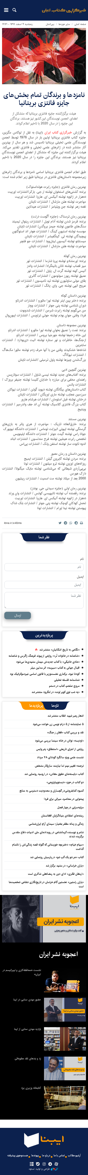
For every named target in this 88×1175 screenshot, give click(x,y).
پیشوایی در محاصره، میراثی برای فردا (64, 799)
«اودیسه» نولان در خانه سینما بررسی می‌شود (59, 740)
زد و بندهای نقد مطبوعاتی (28, 1058)
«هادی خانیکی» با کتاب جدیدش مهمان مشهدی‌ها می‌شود (48, 662)
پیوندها (35, 1155)
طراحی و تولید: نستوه (39, 1169)
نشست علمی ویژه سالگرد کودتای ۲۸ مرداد (60, 757)
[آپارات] (56, 1164)
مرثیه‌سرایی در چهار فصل (70, 807)
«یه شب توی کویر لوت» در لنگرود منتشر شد (56, 692)
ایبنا (64, 13)
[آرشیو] (31, 1164)
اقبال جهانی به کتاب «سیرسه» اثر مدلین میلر (55, 668)
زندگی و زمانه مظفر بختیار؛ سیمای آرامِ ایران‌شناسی (56, 824)
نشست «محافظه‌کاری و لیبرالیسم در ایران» (21, 972)
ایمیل (80, 576)
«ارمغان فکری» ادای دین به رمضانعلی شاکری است (56, 874)
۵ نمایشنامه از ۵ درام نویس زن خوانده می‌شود (58, 724)
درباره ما (46, 1155)
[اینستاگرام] (43, 1164)
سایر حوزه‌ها (64, 24)
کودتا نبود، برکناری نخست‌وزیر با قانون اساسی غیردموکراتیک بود (45, 674)
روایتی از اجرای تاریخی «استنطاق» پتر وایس (60, 749)
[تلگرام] (50, 1164)
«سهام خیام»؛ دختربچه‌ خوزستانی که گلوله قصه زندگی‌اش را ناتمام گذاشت (48, 846)
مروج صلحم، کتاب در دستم (64, 686)
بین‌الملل (50, 24)
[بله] (37, 1164)
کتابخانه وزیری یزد (31, 1088)
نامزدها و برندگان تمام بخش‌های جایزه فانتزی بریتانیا (44, 99)
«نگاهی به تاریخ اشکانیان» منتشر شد (59, 649)
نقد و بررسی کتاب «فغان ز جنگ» (65, 732)
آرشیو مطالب (74, 1155)
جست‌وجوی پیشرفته (17, 1155)
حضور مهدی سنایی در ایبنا (27, 999)
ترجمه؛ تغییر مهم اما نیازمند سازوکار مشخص (59, 766)
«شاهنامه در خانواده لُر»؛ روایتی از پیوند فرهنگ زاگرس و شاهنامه (44, 656)
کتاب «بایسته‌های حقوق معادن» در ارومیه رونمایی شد (54, 774)
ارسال (17, 615)
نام (82, 559)
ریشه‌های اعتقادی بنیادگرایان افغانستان (62, 815)
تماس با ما (59, 1155)
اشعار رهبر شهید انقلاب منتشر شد (65, 716)
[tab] (55, 706)
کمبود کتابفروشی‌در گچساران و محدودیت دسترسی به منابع (51, 790)
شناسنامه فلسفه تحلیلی (67, 680)
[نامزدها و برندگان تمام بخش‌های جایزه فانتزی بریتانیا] (44, 56)
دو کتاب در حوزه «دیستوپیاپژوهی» (65, 782)
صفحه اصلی (80, 24)
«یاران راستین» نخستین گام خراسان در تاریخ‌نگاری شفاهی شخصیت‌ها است (46, 884)
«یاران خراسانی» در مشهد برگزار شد (65, 865)
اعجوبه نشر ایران (58, 954)
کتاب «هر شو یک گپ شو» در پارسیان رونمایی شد (57, 857)
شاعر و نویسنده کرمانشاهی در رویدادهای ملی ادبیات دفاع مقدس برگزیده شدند (48, 834)
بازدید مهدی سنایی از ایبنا (27, 1029)
